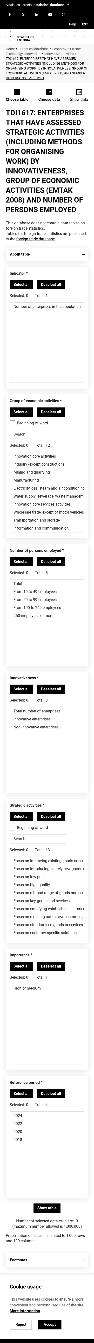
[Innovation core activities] (47, 456)
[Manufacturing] (47, 480)
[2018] (47, 1140)
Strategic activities (26, 805)
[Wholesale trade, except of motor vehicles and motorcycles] (47, 512)
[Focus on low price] (47, 877)
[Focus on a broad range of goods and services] (47, 893)
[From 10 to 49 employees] (47, 592)
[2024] (47, 1116)
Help (72, 24)
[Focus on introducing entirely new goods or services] (47, 869)
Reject (20, 1324)
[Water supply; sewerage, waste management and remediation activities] (47, 496)
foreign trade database (35, 239)
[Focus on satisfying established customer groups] (47, 909)
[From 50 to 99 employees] (47, 600)
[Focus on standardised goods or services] (47, 925)
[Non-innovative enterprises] (47, 727)
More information (25, 1311)
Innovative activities (59, 54)
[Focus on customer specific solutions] (47, 933)
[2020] (47, 1132)
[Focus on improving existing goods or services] (47, 861)
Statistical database (33, 49)
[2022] (47, 1124)
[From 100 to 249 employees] (47, 608)
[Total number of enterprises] (47, 711)
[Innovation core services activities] (47, 504)
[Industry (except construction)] (47, 464)
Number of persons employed (35, 550)
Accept (50, 1324)
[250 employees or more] (47, 616)
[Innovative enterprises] (47, 719)
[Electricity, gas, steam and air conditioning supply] (47, 488)
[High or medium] (47, 988)
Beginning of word (32, 423)
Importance (20, 955)
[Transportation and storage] (47, 520)
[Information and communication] (47, 528)
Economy (59, 49)
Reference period (25, 1082)
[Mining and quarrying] (47, 472)
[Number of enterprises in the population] (47, 307)
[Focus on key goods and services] (47, 901)
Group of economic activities (34, 400)
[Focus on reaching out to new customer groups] (47, 917)
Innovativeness (23, 678)
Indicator (17, 273)
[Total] (47, 584)
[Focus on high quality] (47, 885)
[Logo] (20, 36)
